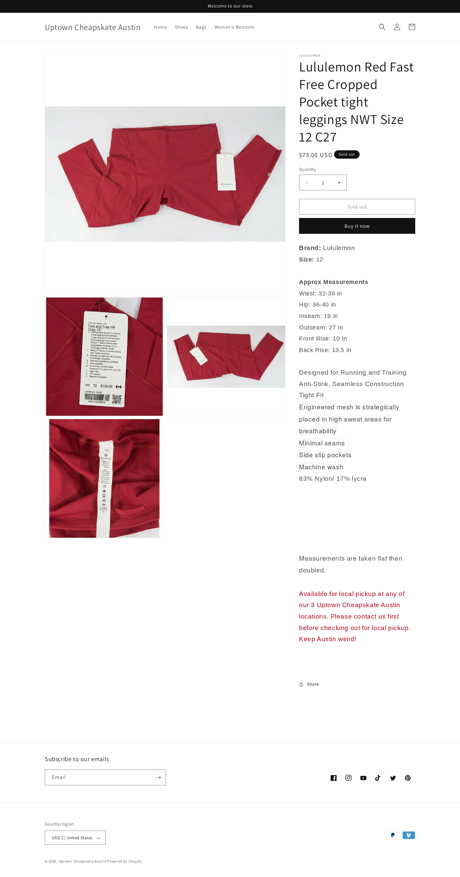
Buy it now (357, 226)
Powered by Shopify (124, 861)
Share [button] (313, 684)
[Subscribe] (158, 777)
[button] (382, 27)
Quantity (307, 169)
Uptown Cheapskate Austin (82, 861)
